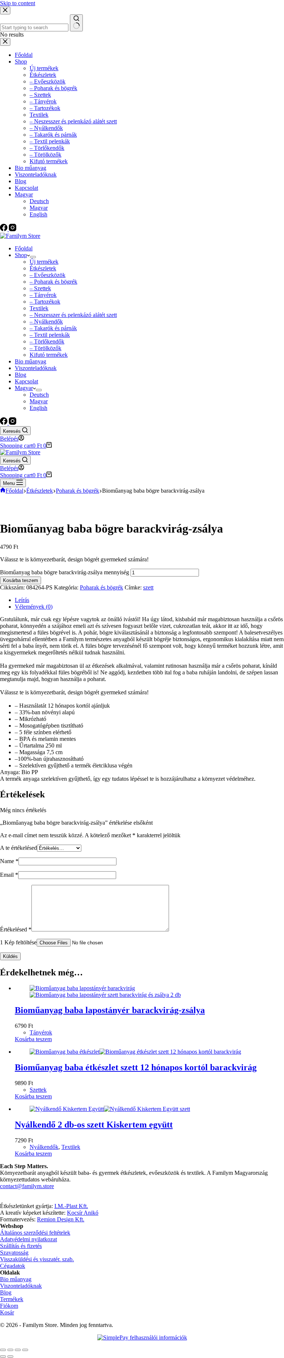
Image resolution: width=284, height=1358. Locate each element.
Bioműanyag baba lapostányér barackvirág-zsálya (110, 1010)
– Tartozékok (45, 301)
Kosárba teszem (20, 580)
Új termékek (44, 262)
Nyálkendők (44, 1147)
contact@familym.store (27, 1186)
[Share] (10, 1350)
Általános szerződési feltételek (35, 1232)
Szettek (38, 1090)
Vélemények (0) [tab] (34, 606)
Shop (21, 255)
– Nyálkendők (46, 321)
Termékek (11, 1299)
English (38, 408)
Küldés (10, 956)
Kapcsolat (26, 381)
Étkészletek (43, 268)
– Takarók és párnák (53, 328)
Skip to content (17, 3)
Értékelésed (15, 929)
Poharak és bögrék (101, 587)
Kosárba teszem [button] (33, 1039)
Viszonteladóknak (36, 368)
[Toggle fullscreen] (18, 1350)
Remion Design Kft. (60, 1219)
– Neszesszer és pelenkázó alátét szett (73, 315)
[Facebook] (4, 423)
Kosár (7, 1312)
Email (9, 875)
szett (148, 587)
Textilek (39, 308)
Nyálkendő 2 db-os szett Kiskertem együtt (94, 1124)
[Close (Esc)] (3, 1350)
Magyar (24, 388)
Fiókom (9, 1306)
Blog (20, 375)
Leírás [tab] (22, 600)
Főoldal (24, 248)
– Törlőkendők (47, 341)
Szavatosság (14, 1252)
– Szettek (40, 288)
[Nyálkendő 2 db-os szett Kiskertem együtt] (110, 1109)
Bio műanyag (30, 361)
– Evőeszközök (47, 275)
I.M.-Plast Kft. (71, 1206)
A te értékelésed (18, 848)
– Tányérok (43, 295)
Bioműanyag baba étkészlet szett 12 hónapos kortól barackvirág (136, 1067)
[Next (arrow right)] (10, 1356)
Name (9, 861)
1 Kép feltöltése (18, 942)
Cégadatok (12, 1266)
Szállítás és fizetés (21, 1246)
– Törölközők (45, 348)
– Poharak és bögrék (53, 281)
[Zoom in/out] (25, 1350)
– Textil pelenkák (50, 335)
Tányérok (41, 1032)
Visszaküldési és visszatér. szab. (37, 1259)
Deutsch (39, 394)
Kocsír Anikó (82, 1213)
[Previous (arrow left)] (3, 1356)
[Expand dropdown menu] (33, 257)
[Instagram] (12, 423)
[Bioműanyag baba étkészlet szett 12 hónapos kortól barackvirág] (135, 1052)
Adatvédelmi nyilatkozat (28, 1239)
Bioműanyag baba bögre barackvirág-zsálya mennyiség (64, 572)
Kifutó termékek (49, 355)
